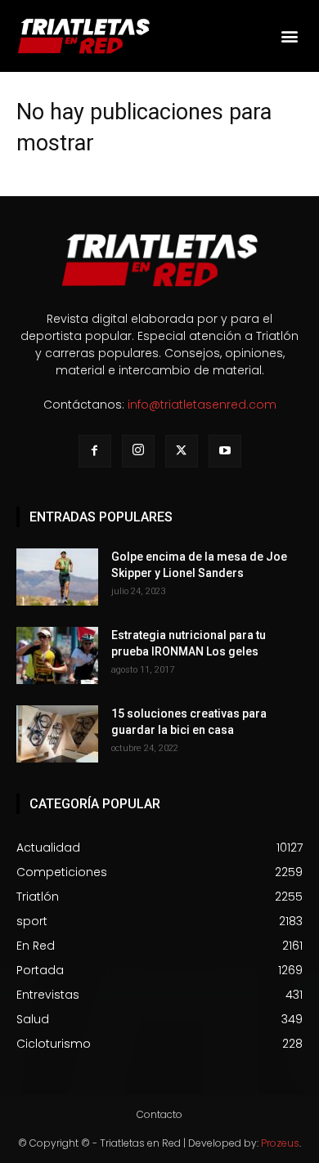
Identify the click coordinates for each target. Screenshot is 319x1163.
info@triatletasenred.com (202, 404)
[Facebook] (95, 451)
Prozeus (280, 1143)
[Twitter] (181, 451)
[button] (289, 36)
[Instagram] (138, 451)
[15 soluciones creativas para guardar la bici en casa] (57, 734)
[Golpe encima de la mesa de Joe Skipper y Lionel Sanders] (57, 577)
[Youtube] (225, 451)
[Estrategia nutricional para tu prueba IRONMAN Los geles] (57, 655)
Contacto (159, 1114)
